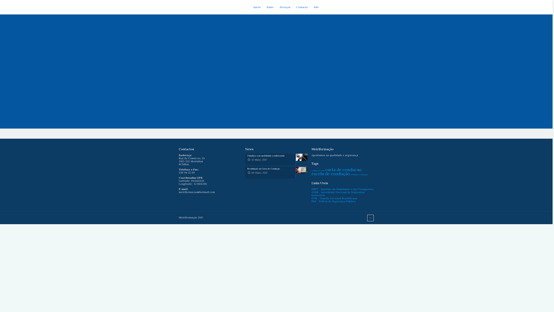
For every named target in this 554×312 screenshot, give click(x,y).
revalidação (363, 175)
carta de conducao (343, 169)
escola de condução (330, 173)
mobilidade (355, 175)
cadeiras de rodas (318, 171)
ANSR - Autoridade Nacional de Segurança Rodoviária (338, 194)
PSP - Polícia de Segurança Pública (333, 201)
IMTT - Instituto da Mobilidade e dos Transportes (342, 189)
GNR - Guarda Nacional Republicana (334, 198)
